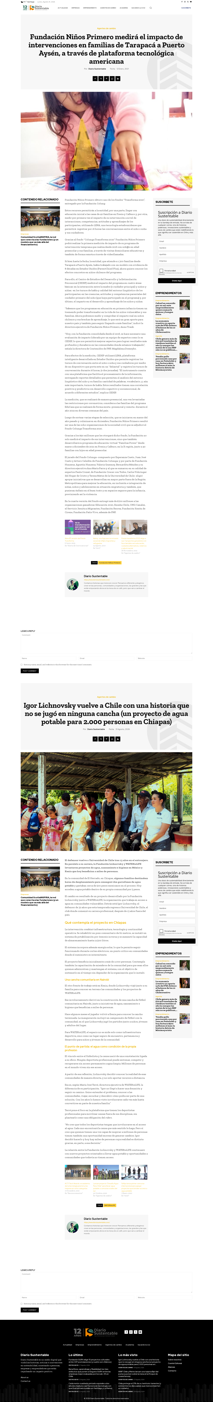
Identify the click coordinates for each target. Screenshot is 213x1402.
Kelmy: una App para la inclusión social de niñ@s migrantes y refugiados (105, 540)
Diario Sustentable (97, 69)
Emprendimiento (162, 300)
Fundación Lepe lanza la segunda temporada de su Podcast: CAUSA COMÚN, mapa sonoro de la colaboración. (62, 615)
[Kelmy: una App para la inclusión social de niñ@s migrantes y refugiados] (106, 527)
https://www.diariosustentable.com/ (97, 580)
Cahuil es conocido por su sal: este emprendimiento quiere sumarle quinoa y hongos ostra (165, 309)
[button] (151, 8)
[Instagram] (184, 1)
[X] (187, 1)
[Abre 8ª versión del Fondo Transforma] (78, 527)
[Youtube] (190, 1)
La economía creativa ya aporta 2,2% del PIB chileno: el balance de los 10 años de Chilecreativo (166, 326)
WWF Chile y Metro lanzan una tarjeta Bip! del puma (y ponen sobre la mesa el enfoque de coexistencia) (138, 1374)
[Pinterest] (106, 78)
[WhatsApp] (112, 78)
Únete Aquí (177, 280)
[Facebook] (181, 1)
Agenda (159, 336)
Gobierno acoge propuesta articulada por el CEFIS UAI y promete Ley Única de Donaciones (151, 613)
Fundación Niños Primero (110, 563)
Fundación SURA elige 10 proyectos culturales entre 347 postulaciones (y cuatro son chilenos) (90, 1360)
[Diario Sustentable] (74, 584)
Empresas (25, 234)
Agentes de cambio (106, 28)
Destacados (74, 1365)
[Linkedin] (117, 78)
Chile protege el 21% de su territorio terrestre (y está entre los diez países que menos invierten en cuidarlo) (139, 1385)
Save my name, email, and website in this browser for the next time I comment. (58, 664)
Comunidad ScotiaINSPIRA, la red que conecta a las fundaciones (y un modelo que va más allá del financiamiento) (39, 241)
